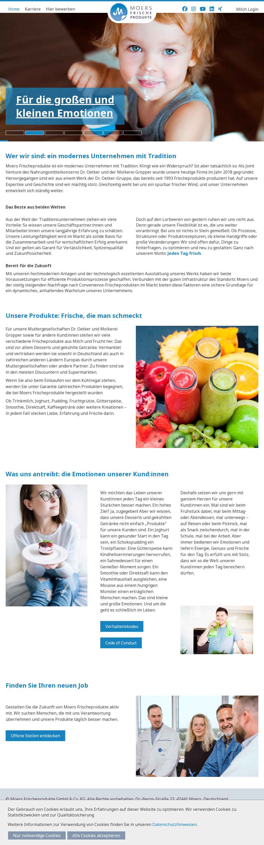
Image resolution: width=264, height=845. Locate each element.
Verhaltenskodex (121, 626)
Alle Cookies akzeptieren (96, 835)
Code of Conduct (121, 643)
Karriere (33, 9)
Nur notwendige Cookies (37, 835)
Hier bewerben (60, 9)
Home (14, 9)
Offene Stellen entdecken (35, 736)
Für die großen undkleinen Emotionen (65, 106)
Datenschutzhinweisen (174, 824)
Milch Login (247, 9)
